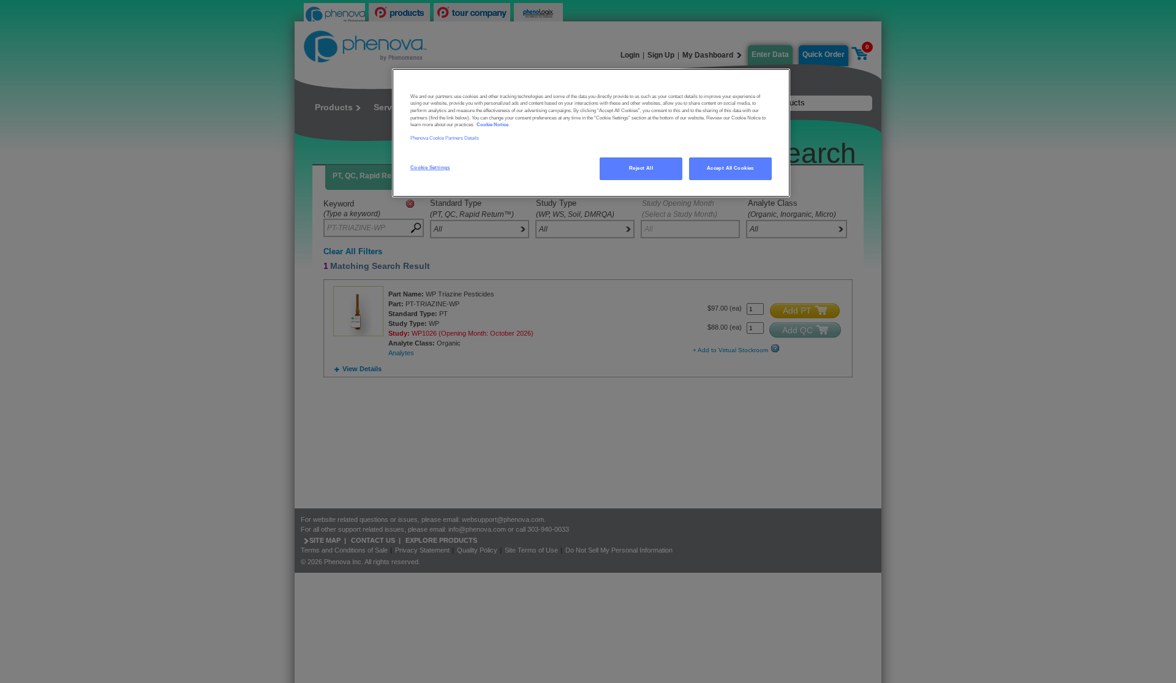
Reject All (641, 168)
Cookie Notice (492, 124)
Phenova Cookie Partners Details (444, 138)
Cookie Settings (430, 167)
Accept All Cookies (730, 168)
